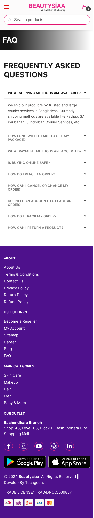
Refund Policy (16, 301)
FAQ (7, 355)
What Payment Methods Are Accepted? (44, 151)
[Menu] (11, 7)
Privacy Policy (16, 288)
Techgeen (34, 482)
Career (10, 342)
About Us (12, 267)
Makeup (11, 382)
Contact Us (13, 281)
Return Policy (16, 294)
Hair (7, 389)
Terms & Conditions (21, 274)
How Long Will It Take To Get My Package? (38, 138)
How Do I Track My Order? (32, 216)
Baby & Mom (15, 402)
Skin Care (12, 375)
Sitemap (11, 335)
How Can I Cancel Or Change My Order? (38, 187)
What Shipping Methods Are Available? (44, 93)
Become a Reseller (20, 321)
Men (8, 396)
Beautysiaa (29, 476)
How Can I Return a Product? (35, 228)
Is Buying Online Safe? (29, 163)
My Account (14, 328)
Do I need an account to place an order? (40, 203)
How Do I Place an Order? (31, 174)
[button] (47, 92)
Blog (8, 348)
